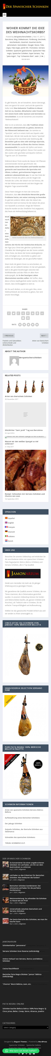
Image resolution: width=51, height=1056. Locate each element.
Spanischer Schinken (20, 53)
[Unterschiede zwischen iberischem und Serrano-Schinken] (6, 910)
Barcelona (9, 39)
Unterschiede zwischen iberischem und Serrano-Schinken (26, 910)
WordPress (42, 1042)
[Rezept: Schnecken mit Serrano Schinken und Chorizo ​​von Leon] (25, 470)
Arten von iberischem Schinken (18, 396)
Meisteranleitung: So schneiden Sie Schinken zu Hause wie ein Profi (28, 899)
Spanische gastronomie (23, 51)
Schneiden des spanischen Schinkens (20, 837)
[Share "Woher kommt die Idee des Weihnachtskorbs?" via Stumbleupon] (42, 313)
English (10, 523)
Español (11, 518)
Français (11, 527)
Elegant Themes (20, 1042)
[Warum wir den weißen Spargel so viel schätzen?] (25, 437)
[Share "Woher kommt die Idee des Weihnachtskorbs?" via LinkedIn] (32, 313)
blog (15, 39)
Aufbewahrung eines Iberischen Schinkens (22, 818)
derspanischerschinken (22, 37)
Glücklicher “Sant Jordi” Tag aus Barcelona (24, 430)
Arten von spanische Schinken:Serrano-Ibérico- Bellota (24, 811)
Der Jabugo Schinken (13, 823)
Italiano (11, 536)
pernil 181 (24, 48)
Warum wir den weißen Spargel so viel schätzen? (21, 442)
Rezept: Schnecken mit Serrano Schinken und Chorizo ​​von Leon (25, 495)
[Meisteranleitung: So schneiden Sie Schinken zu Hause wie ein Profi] (6, 900)
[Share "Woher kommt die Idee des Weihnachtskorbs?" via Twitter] (13, 313)
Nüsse (37, 45)
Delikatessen (23, 39)
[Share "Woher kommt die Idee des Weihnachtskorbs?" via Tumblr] (23, 313)
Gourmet (24, 42)
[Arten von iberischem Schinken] (25, 386)
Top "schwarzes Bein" (25, 56)
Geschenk (41, 39)
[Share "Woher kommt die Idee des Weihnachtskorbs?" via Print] (28, 318)
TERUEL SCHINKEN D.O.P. (15, 843)
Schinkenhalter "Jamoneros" (14, 945)
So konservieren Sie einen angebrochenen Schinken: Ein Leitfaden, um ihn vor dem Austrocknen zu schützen (27, 865)
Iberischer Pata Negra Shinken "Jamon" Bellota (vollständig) (22, 975)
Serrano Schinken (34, 1048)
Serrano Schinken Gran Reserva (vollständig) (21, 951)
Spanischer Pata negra (17, 1048)
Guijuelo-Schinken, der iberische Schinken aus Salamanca (24, 830)
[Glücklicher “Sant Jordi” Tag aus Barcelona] (25, 414)
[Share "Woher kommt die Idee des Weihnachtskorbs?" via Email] (23, 318)
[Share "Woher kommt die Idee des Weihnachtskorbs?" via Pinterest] (28, 313)
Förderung (33, 39)
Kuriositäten (22, 45)
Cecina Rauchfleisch (11, 968)
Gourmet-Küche (35, 42)
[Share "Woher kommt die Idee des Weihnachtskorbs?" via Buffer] (37, 313)
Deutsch (11, 532)
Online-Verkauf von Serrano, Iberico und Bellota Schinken (22, 960)
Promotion (33, 48)
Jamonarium (12, 45)
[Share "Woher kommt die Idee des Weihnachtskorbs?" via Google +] (18, 313)
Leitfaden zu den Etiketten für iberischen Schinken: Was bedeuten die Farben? (27, 876)
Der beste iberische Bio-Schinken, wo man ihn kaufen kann (28, 920)
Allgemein (22, 869)
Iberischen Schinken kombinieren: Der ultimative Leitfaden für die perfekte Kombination (25, 888)
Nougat (31, 45)
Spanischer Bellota (33, 1045)
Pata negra (16, 48)
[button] (20, 1050)
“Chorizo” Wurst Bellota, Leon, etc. (17, 984)
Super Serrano (34, 53)
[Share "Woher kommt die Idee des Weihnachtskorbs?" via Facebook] (9, 313)
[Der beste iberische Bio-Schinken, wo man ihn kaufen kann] (6, 921)
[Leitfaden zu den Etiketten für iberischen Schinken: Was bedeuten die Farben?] (6, 877)
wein (37, 56)
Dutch (10, 541)
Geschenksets (14, 42)
